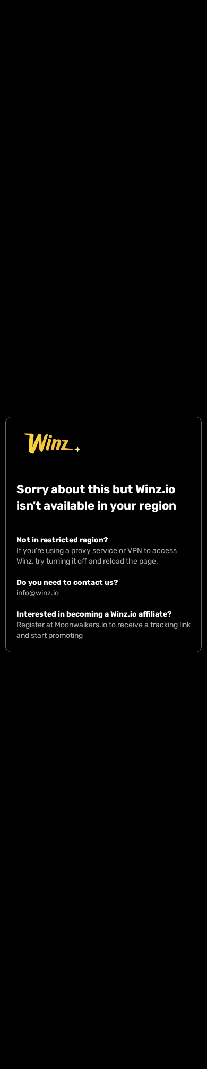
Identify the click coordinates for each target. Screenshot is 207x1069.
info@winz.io (37, 593)
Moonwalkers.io (81, 624)
